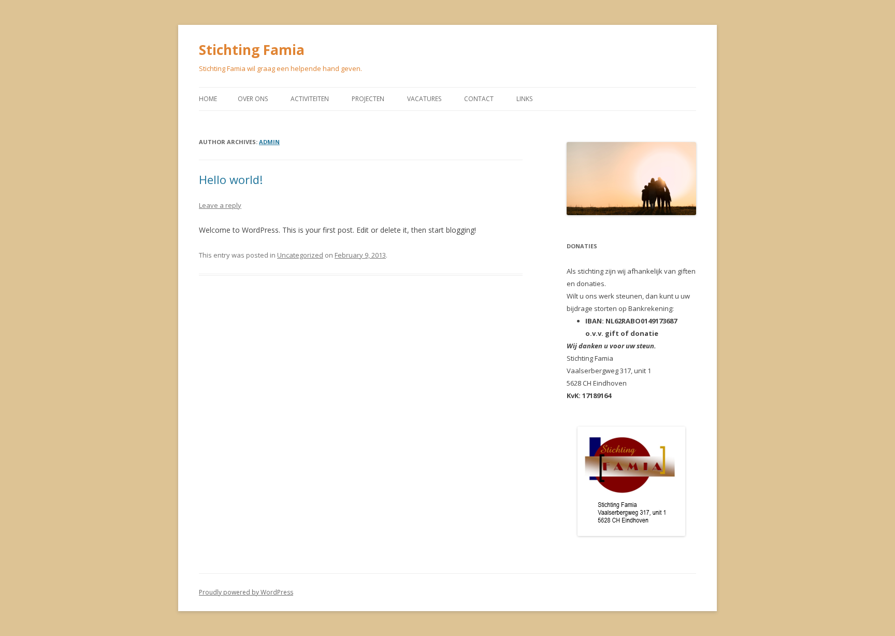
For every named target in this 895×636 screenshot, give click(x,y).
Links (524, 98)
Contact (479, 98)
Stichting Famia (252, 49)
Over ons (253, 98)
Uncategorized (300, 255)
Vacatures (424, 98)
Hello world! (231, 179)
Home (208, 98)
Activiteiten (310, 98)
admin (269, 142)
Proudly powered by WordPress (246, 592)
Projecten (368, 98)
